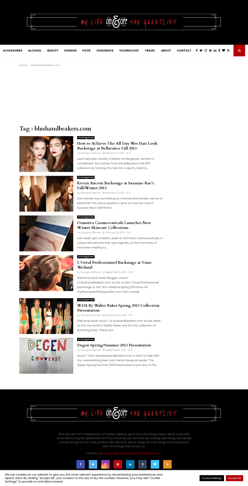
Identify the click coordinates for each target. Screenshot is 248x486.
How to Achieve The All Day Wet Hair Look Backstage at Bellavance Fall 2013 (117, 146)
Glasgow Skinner (91, 153)
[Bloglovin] (224, 50)
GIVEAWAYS (104, 50)
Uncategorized (86, 137)
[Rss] (229, 50)
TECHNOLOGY (129, 50)
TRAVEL (150, 50)
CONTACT (184, 50)
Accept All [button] (234, 478)
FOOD (86, 50)
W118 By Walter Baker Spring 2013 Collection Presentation (118, 308)
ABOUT (166, 50)
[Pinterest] (211, 50)
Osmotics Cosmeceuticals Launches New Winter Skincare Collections (114, 225)
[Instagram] (206, 50)
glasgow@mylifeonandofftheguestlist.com (132, 453)
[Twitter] (202, 50)
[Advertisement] (91, 96)
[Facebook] (198, 50)
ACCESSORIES (12, 50)
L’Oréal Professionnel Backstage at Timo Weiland (114, 265)
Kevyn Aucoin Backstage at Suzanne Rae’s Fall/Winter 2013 (115, 185)
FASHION (70, 50)
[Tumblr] (220, 50)
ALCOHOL (34, 50)
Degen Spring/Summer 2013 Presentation (114, 345)
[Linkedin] (216, 50)
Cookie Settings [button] (212, 478)
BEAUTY (52, 50)
